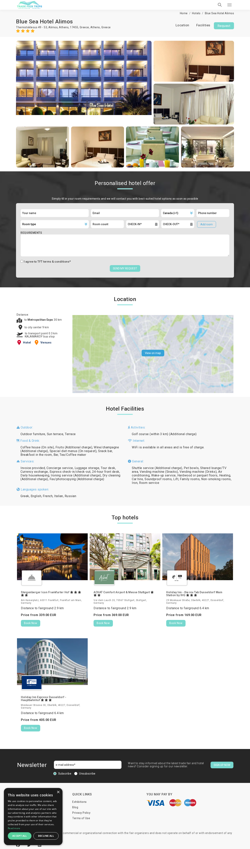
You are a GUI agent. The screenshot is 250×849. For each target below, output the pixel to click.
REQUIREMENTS (31, 232)
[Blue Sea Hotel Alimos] (84, 83)
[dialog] (33, 816)
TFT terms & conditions (53, 261)
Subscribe (64, 773)
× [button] (58, 792)
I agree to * (47, 261)
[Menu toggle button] (229, 5)
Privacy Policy (81, 812)
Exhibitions (79, 801)
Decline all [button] (46, 835)
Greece (106, 27)
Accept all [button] (19, 835)
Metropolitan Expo (41, 319)
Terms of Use (81, 818)
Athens (95, 27)
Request (224, 26)
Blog (75, 807)
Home (184, 13)
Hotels (196, 13)
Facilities (203, 25)
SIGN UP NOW (222, 765)
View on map (153, 353)
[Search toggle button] (219, 5)
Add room (206, 224)
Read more (14, 828)
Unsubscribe (87, 773)
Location (182, 25)
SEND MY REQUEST (125, 268)
